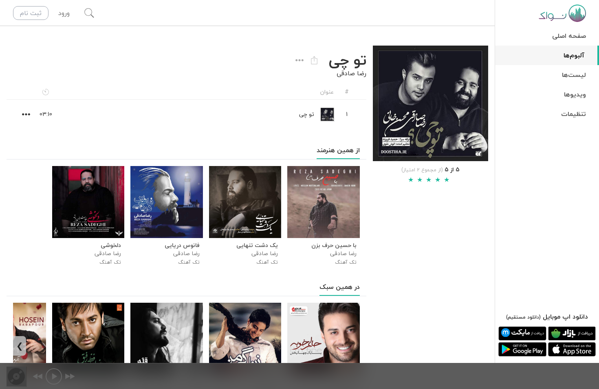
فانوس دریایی (182, 245)
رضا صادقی (351, 73)
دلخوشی (111, 245)
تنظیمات (573, 114)
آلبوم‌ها (574, 55)
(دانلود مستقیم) (523, 317)
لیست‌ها (574, 75)
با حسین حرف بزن (333, 245)
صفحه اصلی (569, 36)
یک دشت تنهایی (257, 245)
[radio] (411, 180)
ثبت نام (31, 13)
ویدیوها (575, 94)
